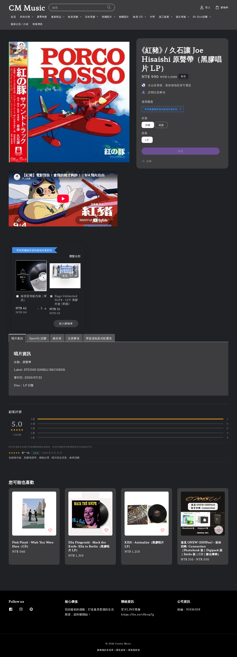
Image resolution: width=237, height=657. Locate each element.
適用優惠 (147, 101)
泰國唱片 (124, 16)
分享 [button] (148, 161)
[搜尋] (109, 7)
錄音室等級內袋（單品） (34, 298)
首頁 (13, 16)
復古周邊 (181, 16)
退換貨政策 (134, 649)
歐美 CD (138, 16)
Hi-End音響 (200, 16)
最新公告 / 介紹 (19, 24)
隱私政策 (121, 649)
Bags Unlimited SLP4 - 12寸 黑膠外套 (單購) (66, 300)
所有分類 (25, 16)
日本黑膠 (90, 16)
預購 (147, 124)
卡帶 (152, 16)
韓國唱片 (107, 16)
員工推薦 (164, 16)
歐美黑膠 (73, 16)
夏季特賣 (42, 16)
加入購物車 (66, 323)
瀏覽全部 (75, 256)
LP (147, 139)
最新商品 (56, 16)
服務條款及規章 (105, 649)
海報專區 (37, 24)
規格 (144, 133)
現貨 (161, 124)
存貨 (144, 118)
